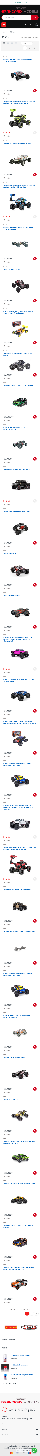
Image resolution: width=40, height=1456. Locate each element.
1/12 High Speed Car (10, 1099)
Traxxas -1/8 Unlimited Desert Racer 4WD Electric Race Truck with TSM (18, 1268)
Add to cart (35, 90)
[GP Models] (20, 10)
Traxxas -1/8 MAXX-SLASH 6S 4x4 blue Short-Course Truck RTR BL (19, 1142)
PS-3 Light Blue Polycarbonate (22, 1375)
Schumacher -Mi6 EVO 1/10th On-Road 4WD (19, 931)
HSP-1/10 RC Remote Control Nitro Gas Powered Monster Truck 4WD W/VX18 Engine (19, 722)
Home (3, 32)
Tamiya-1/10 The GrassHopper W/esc (17, 143)
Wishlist (7, 94)
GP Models (10, 1446)
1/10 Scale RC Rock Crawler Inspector (17, 511)
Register (19, 2)
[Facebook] (2, 1423)
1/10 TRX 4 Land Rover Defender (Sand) (17, 889)
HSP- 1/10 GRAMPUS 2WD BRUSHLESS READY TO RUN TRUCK (19, 680)
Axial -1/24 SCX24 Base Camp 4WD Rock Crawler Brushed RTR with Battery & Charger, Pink (17, 639)
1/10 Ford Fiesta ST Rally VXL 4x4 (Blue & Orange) (18, 1226)
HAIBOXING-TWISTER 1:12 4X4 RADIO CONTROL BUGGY (16, 428)
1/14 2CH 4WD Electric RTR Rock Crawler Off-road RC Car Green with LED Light (19, 102)
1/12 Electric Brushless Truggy (14, 1057)
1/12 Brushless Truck (11, 553)
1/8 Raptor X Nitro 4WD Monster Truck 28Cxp (17, 354)
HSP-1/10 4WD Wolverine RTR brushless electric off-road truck (17, 974)
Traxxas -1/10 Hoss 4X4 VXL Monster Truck (19, 1183)
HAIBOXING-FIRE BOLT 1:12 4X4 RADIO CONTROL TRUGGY (17, 1016)
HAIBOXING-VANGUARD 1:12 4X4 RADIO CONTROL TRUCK (17, 60)
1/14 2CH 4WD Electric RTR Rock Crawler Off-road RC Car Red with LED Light (19, 848)
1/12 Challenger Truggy (11, 595)
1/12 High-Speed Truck (11, 269)
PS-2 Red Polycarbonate (19, 1365)
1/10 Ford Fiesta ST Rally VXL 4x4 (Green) (18, 385)
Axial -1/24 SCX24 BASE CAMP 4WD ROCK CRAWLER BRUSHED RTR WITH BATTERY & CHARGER (18, 807)
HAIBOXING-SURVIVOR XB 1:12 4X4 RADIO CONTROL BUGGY (18, 228)
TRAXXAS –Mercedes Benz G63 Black (16, 469)
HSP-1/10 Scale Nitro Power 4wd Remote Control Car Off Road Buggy (18, 312)
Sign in (25, 2)
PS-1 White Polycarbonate (20, 1355)
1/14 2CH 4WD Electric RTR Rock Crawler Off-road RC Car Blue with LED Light (19, 186)
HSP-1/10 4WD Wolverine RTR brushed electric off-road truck (17, 764)
